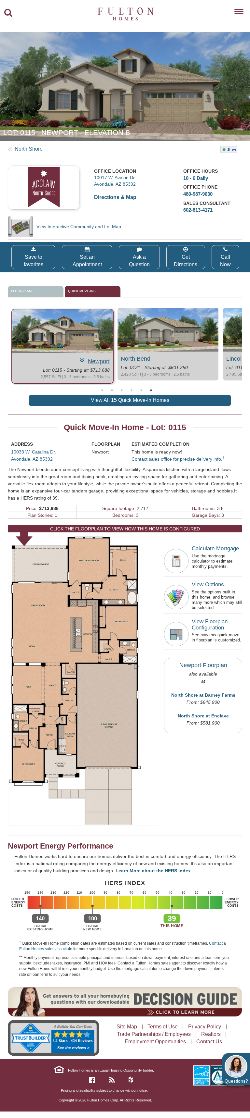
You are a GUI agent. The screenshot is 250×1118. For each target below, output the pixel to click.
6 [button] (151, 390)
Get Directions (185, 260)
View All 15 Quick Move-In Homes (130, 400)
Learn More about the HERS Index (153, 870)
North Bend (135, 358)
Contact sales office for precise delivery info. (178, 459)
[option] (125, 86)
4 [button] (131, 390)
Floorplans (22, 291)
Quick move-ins (82, 291)
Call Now (225, 260)
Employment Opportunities (155, 1041)
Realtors (211, 1034)
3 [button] (121, 390)
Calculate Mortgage (215, 548)
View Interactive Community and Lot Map (78, 226)
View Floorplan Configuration (210, 624)
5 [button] (141, 390)
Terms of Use (162, 1026)
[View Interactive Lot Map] (22, 226)
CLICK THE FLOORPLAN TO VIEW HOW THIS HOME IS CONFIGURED (125, 528)
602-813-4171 (198, 210)
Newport (99, 361)
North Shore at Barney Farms (203, 695)
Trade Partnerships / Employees (154, 1034)
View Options (208, 584)
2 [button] (112, 390)
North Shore (29, 149)
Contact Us (209, 1041)
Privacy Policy (204, 1026)
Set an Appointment (87, 260)
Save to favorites (33, 260)
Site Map (127, 1026)
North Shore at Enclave (203, 715)
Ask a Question (139, 260)
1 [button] (102, 390)
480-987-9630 (198, 194)
